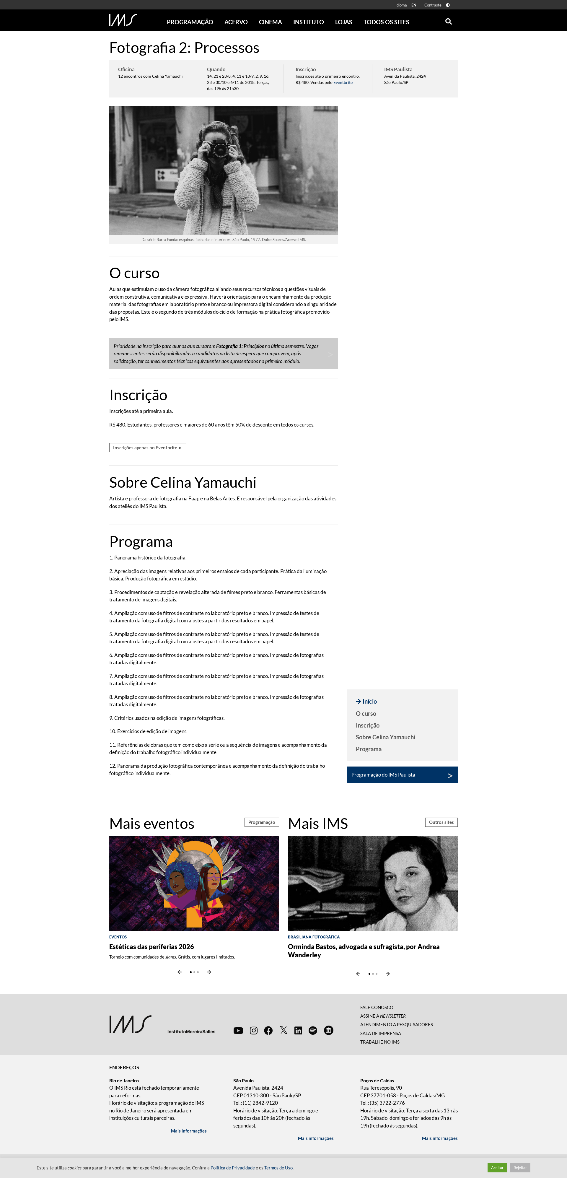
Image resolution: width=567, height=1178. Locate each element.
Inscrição (367, 725)
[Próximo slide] (209, 972)
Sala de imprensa (380, 1033)
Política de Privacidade (233, 1167)
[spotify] (313, 1030)
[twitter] (283, 1030)
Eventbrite (343, 82)
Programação (261, 822)
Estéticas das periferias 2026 (151, 947)
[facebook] (268, 1030)
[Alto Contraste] (447, 5)
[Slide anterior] (180, 972)
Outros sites (441, 822)
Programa (369, 748)
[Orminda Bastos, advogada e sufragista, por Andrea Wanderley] (373, 883)
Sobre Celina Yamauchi (385, 737)
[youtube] (238, 1030)
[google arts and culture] (329, 1030)
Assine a (383, 1015)
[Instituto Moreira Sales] (162, 1023)
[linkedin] (298, 1030)
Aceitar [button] (497, 1167)
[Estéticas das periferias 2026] (194, 883)
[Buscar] (448, 20)
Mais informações (189, 1130)
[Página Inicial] (123, 19)
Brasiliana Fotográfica (314, 937)
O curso (366, 713)
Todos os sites (386, 21)
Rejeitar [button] (520, 1167)
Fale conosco (376, 1007)
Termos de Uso (278, 1167)
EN (413, 5)
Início (370, 701)
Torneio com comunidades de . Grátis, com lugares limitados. (172, 956)
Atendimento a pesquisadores (396, 1024)
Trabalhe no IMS (380, 1041)
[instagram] (254, 1030)
